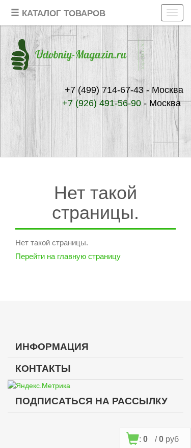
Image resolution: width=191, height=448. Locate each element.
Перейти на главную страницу (68, 256)
